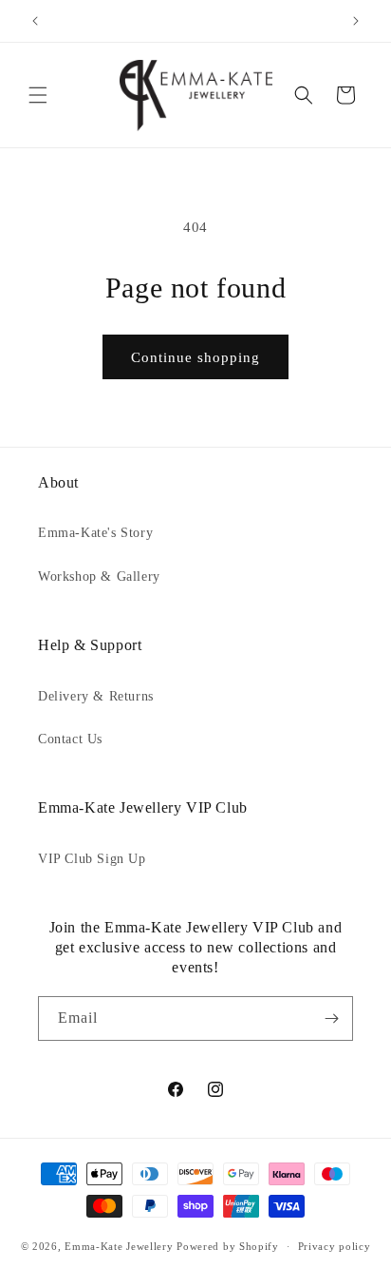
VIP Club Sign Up (92, 859)
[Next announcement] (356, 21)
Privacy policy (334, 1246)
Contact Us (70, 739)
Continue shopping (195, 357)
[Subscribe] (331, 1018)
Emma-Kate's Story (95, 533)
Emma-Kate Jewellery (119, 1246)
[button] (38, 95)
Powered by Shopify (228, 1246)
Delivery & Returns (96, 696)
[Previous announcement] (35, 21)
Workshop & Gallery (99, 576)
